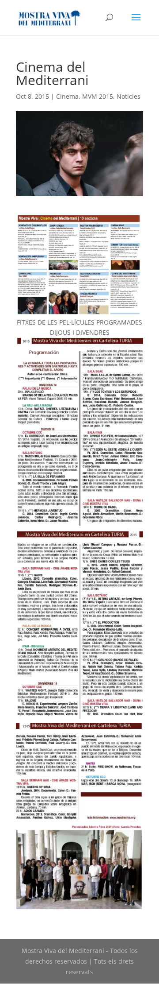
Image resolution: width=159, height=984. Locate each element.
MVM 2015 (97, 96)
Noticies (128, 96)
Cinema (67, 96)
